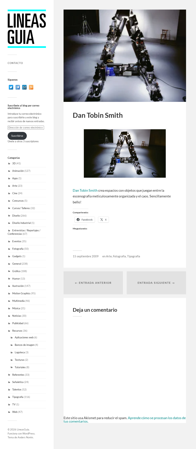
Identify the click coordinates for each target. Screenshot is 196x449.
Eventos (16, 241)
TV (14, 404)
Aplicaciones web (24, 337)
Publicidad (17, 323)
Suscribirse (17, 135)
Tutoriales (20, 367)
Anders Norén (25, 437)
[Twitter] (11, 87)
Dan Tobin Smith (85, 190)
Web (14, 411)
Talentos (16, 389)
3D (14, 163)
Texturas (19, 359)
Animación (18, 170)
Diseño (16, 215)
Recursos (17, 330)
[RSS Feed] (31, 87)
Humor (16, 278)
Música (16, 308)
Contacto (15, 63)
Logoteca (20, 352)
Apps (15, 178)
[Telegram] (17, 87)
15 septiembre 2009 (86, 256)
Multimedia (18, 300)
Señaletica (18, 382)
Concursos (18, 200)
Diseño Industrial (21, 222)
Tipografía (17, 396)
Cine (14, 193)
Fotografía (18, 248)
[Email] (24, 87)
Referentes (18, 374)
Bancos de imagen (24, 344)
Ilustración (18, 285)
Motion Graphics (21, 293)
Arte (14, 185)
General (16, 263)
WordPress (28, 433)
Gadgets (17, 256)
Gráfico (16, 271)
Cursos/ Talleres (21, 208)
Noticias (16, 315)
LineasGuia (23, 429)
